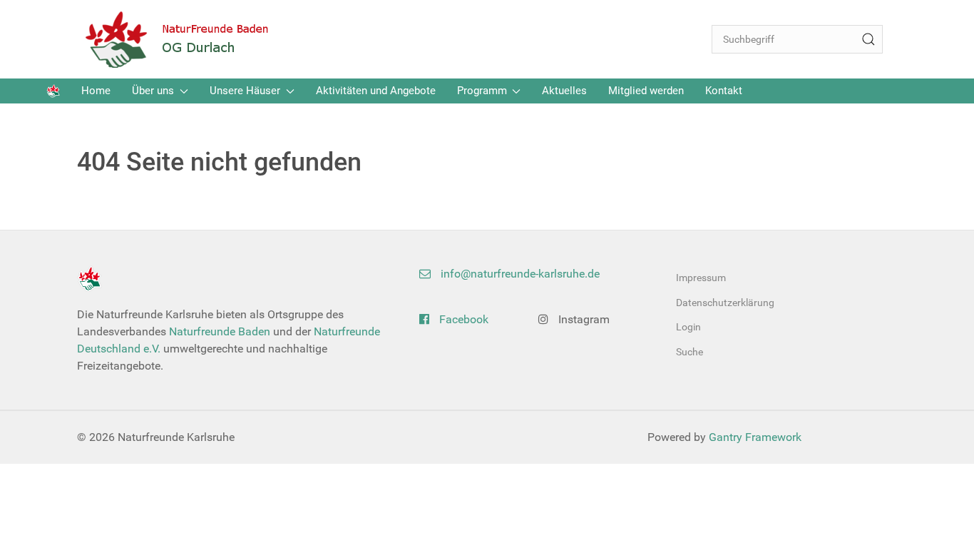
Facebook (462, 319)
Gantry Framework (755, 437)
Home (96, 90)
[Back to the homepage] (187, 39)
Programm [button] (482, 90)
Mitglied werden (646, 90)
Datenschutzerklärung (725, 302)
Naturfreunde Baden (219, 331)
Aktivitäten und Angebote (376, 90)
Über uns (153, 90)
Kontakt (723, 90)
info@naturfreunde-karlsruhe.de (519, 273)
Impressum (701, 277)
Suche (689, 351)
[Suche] (868, 39)
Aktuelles (564, 90)
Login (688, 327)
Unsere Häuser (245, 90)
